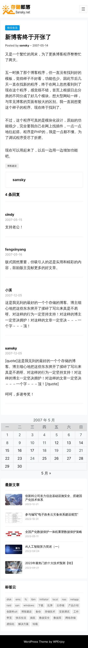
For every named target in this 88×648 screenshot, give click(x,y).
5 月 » (46, 473)
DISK (9, 599)
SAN (17, 605)
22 (7, 458)
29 (7, 466)
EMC (18, 599)
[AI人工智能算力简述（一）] (13, 549)
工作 (76, 611)
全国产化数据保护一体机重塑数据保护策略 (53, 532)
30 (19, 466)
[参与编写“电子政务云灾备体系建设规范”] (13, 518)
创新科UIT (12, 611)
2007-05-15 (13, 219)
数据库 (57, 617)
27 (69, 458)
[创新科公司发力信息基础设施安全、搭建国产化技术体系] (13, 500)
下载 (40, 605)
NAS (64, 599)
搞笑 (32, 617)
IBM (33, 599)
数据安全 (44, 617)
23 (20, 458)
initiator (44, 599)
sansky (11, 348)
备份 (38, 611)
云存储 (60, 605)
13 (69, 443)
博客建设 (12, 165)
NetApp (74, 599)
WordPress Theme (36, 641)
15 (7, 450)
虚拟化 (10, 624)
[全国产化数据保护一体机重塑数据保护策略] (13, 534)
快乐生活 (12, 27)
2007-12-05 (13, 295)
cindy (9, 214)
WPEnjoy (59, 641)
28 (81, 458)
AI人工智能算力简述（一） (43, 546)
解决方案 (23, 624)
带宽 (9, 617)
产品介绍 (73, 605)
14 (81, 443)
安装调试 (64, 611)
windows (28, 605)
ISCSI (55, 599)
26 (56, 458)
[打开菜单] (83, 9)
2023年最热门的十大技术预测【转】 (49, 563)
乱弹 (50, 605)
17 (32, 450)
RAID (9, 605)
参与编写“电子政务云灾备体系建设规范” (51, 514)
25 (44, 458)
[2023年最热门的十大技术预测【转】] (13, 567)
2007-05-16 (13, 254)
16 (20, 450)
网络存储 (70, 617)
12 (57, 443)
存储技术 (50, 611)
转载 (35, 624)
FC (26, 599)
